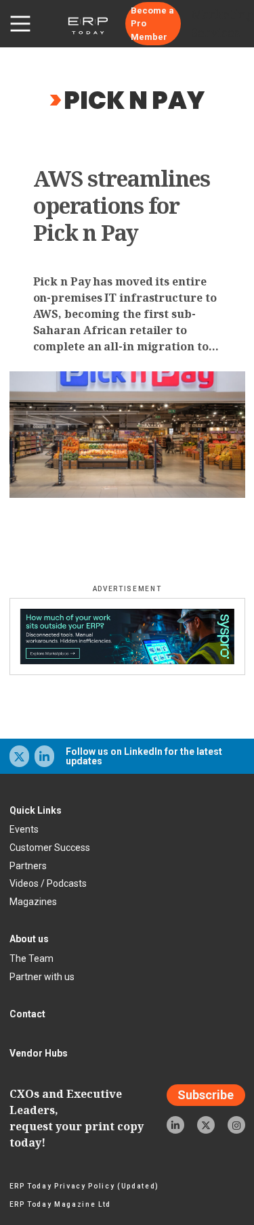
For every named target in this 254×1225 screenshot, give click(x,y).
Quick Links (35, 810)
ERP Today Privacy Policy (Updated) (84, 1186)
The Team (31, 958)
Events (24, 829)
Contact (27, 1014)
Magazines (33, 901)
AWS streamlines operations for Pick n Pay (122, 205)
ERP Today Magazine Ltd (60, 1204)
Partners (28, 865)
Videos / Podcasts (48, 883)
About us (29, 938)
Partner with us (42, 976)
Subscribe (205, 1095)
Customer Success (49, 847)
